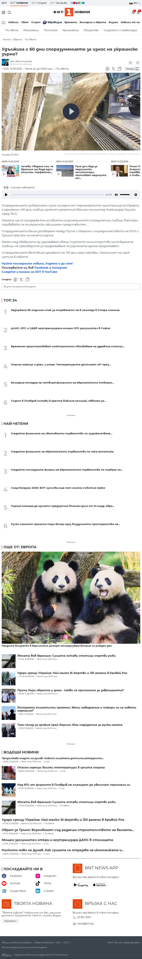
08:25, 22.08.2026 (10, 854)
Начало (7, 39)
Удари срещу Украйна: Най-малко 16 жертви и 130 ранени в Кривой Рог (72, 673)
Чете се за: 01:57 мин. (31, 854)
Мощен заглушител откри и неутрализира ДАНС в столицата (57, 840)
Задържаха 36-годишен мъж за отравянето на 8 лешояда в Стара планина (65, 310)
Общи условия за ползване (17, 942)
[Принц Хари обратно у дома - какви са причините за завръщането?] (9, 696)
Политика (50, 30)
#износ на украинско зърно (20, 286)
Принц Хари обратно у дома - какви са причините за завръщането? (70, 690)
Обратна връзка (43, 942)
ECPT (66, 942)
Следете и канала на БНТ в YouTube (29, 271)
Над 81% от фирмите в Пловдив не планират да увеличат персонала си (73, 784)
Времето (70, 22)
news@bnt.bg (85, 923)
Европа (17, 39)
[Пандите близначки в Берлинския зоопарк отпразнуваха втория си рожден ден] (71, 598)
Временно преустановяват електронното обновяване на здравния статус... (68, 346)
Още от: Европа (20, 547)
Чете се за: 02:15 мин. (47, 788)
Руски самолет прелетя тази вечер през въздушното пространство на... (65, 524)
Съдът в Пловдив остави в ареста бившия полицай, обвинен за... (58, 400)
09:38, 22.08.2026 (10, 762)
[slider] (57, 194)
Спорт (36, 22)
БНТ (4, 2)
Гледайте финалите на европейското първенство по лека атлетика (62, 451)
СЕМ (58, 942)
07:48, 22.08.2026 (11, 824)
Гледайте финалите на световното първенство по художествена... (61, 433)
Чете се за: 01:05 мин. (31, 762)
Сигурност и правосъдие (120, 30)
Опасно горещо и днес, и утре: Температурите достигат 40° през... (61, 364)
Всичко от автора (21, 64)
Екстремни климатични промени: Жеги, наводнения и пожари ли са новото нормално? (76, 709)
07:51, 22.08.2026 (10, 834)
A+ (130, 62)
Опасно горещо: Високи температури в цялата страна (61, 767)
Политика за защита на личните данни (24, 947)
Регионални (31, 30)
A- (138, 62)
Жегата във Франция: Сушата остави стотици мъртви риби (66, 655)
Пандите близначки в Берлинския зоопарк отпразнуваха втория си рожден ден (57, 645)
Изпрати (10, 921)
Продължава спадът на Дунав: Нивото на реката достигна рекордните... (53, 758)
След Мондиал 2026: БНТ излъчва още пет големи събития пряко (58, 487)
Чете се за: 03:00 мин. (47, 771)
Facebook (41, 267)
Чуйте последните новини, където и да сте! (37, 263)
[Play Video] (71, 111)
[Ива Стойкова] (6, 62)
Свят (25, 22)
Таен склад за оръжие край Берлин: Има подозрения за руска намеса (69, 724)
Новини (13, 22)
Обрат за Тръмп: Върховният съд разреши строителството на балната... (68, 830)
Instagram (59, 267)
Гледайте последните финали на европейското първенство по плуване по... (67, 469)
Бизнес (113, 22)
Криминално (70, 30)
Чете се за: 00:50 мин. (31, 834)
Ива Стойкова (23, 61)
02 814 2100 (84, 917)
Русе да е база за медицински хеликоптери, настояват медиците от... (90, 172)
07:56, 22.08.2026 (26, 806)
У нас (47, 762)
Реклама (71, 415)
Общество (91, 30)
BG (136, 2)
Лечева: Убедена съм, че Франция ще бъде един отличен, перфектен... (37, 169)
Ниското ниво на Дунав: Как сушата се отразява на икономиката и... (63, 850)
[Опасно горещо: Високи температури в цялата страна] (9, 773)
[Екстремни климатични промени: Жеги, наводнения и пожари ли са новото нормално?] (9, 713)
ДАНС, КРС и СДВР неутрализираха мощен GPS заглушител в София (60, 328)
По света (11, 30)
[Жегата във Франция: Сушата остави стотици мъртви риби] (9, 661)
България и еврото (93, 22)
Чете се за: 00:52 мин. (31, 824)
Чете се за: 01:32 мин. (31, 844)
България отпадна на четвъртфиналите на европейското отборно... (62, 382)
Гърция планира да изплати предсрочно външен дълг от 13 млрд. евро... (63, 506)
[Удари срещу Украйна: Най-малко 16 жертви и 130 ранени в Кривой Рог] (9, 678)
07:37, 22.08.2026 (26, 788)
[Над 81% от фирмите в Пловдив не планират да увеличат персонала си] (9, 790)
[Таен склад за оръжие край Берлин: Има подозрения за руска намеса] (9, 730)
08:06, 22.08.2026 (26, 771)
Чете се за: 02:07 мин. (47, 806)
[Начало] (4, 22)
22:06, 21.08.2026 (10, 844)
